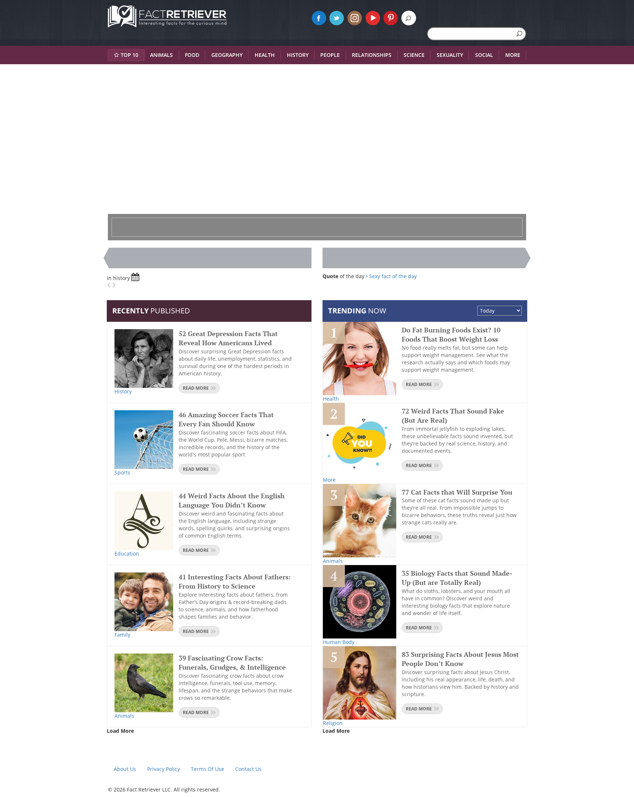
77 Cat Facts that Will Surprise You (457, 492)
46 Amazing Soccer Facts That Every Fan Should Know (226, 419)
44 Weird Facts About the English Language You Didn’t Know (232, 500)
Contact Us (248, 768)
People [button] (330, 54)
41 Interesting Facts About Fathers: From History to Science (235, 581)
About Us (125, 768)
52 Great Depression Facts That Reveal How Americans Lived (228, 338)
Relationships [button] (371, 54)
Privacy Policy (163, 768)
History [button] (298, 54)
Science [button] (414, 54)
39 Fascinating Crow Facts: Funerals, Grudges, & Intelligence (232, 663)
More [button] (512, 54)
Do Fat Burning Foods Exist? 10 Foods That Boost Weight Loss (451, 334)
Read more (196, 388)
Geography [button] (227, 54)
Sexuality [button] (450, 54)
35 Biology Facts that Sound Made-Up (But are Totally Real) (457, 578)
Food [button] (192, 54)
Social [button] (484, 54)
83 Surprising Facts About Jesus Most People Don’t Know (460, 659)
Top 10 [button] (129, 54)
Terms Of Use (207, 768)
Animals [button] (161, 54)
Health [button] (265, 54)
